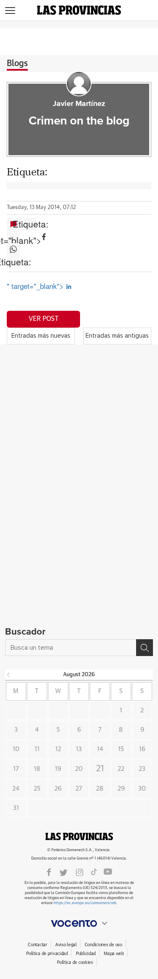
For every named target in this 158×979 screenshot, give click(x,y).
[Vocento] (79, 923)
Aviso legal (66, 944)
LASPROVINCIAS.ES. (79, 836)
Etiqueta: (30, 224)
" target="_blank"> (36, 285)
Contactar (37, 944)
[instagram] (79, 872)
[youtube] (108, 871)
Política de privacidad (47, 953)
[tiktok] (94, 871)
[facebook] (49, 872)
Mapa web (114, 953)
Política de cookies (75, 962)
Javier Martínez (79, 104)
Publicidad (86, 953)
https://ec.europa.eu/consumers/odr (85, 903)
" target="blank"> (13, 236)
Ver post (44, 318)
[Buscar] (144, 647)
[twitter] (63, 872)
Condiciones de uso (103, 944)
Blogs (17, 63)
